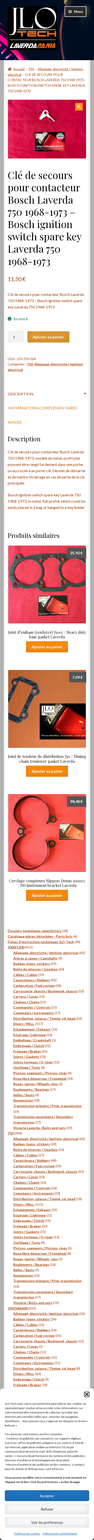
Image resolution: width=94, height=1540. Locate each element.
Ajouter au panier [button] (47, 646)
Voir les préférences (47, 1522)
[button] (86, 1394)
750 (31, 69)
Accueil (19, 69)
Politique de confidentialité (60, 1533)
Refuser (47, 1509)
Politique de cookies (27, 1533)
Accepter (47, 1496)
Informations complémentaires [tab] (42, 408)
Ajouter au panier (48, 337)
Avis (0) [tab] (14, 422)
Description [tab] (21, 394)
